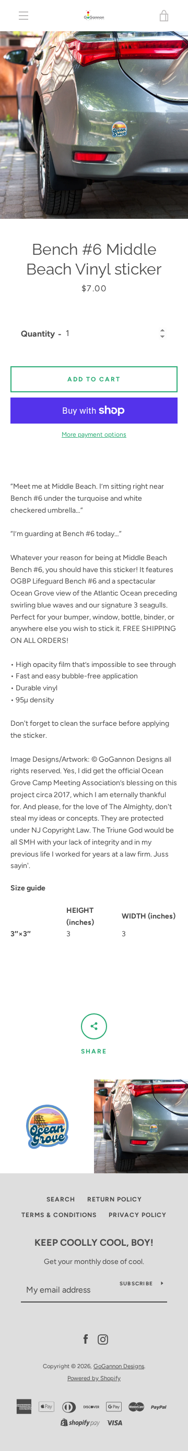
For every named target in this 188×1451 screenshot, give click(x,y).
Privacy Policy (138, 1215)
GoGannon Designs (118, 1366)
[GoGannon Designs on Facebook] (85, 1339)
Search (60, 1199)
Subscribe (136, 1283)
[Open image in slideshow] (94, 125)
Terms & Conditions (59, 1215)
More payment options (94, 434)
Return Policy (114, 1199)
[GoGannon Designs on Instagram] (103, 1339)
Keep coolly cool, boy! (94, 1242)
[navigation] (23, 16)
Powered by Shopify (94, 1378)
